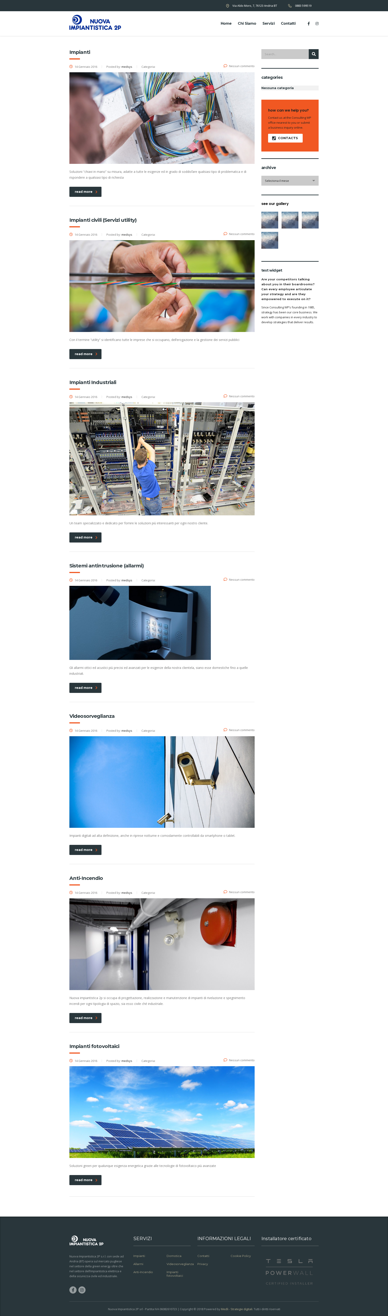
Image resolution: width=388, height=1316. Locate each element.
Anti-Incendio (143, 1272)
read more (84, 192)
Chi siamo (247, 23)
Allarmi (138, 1264)
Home (226, 23)
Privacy (203, 1264)
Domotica (174, 1256)
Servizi (268, 23)
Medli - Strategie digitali (236, 1309)
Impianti (139, 1256)
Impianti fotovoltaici (175, 1273)
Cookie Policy (241, 1256)
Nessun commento (242, 66)
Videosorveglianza (180, 1264)
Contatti (288, 23)
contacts (288, 138)
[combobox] (290, 181)
